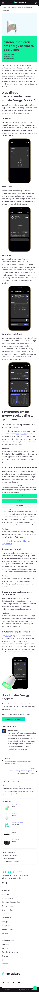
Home (5, 7)
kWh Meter (6, 914)
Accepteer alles (19, 496)
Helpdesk (5, 944)
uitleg (13, 58)
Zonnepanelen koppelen (11, 902)
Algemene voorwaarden (26, 990)
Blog (9, 7)
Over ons (5, 956)
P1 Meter (5, 894)
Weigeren (19, 501)
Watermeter (6, 918)
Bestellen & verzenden (10, 952)
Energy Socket (21, 434)
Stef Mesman (10, 54)
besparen (8, 58)
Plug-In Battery (7, 906)
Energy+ (34, 105)
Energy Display (7, 898)
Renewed (5, 933)
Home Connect (7, 929)
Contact (5, 948)
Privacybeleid (9, 990)
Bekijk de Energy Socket (13, 719)
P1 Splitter (6, 925)
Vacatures (6, 964)
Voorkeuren (19, 505)
